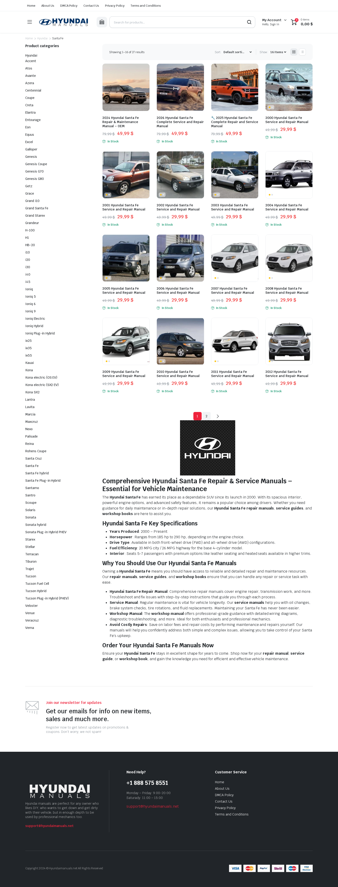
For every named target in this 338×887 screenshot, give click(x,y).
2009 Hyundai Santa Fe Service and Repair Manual (123, 374)
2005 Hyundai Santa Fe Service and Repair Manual (123, 290)
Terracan (32, 554)
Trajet (29, 569)
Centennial (33, 90)
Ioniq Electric (35, 319)
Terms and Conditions (146, 6)
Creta (29, 105)
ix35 (28, 348)
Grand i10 (32, 201)
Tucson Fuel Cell (37, 584)
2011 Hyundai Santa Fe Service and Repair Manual (232, 374)
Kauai (29, 363)
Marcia (30, 414)
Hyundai (42, 38)
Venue (30, 613)
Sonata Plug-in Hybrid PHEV (45, 532)
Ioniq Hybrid (34, 326)
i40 (27, 274)
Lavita (29, 407)
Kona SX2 (32, 392)
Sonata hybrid (35, 525)
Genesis (31, 157)
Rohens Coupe (35, 451)
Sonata (30, 517)
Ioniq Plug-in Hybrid (40, 333)
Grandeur (32, 223)
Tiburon (31, 561)
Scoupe (31, 503)
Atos (28, 68)
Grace (29, 193)
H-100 (30, 230)
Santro (30, 495)
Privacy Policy (115, 6)
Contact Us (91, 6)
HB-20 (30, 245)
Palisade (31, 436)
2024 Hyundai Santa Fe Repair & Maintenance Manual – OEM (120, 122)
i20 (27, 260)
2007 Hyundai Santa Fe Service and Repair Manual (232, 290)
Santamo (32, 488)
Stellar (30, 547)
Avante (30, 76)
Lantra (30, 399)
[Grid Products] (293, 52)
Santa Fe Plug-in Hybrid (42, 480)
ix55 (28, 355)
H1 (27, 238)
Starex (30, 539)
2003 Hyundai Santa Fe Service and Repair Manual (232, 207)
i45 (27, 282)
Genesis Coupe (36, 164)
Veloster (31, 606)
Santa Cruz (33, 458)
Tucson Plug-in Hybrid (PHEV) (47, 598)
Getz (28, 186)
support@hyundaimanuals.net (49, 826)
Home (31, 6)
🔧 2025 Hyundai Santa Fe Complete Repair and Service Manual (234, 122)
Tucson (30, 576)
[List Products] (302, 52)
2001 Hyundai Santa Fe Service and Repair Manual (123, 207)
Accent (30, 61)
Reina (29, 444)
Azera (29, 83)
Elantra (30, 112)
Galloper (31, 149)
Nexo (29, 429)
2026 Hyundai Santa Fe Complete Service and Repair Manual (180, 122)
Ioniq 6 (30, 304)
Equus (29, 134)
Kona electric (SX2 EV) (42, 385)
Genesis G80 (34, 179)
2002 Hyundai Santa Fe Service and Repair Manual (178, 207)
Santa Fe (32, 466)
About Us (47, 6)
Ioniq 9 (30, 311)
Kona (29, 370)
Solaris (30, 510)
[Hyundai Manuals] (64, 22)
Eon (28, 127)
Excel (29, 142)
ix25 (28, 341)
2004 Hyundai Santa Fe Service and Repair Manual (286, 207)
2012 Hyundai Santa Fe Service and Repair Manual (286, 374)
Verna (29, 628)
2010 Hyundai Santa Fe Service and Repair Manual (178, 374)
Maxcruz (31, 422)
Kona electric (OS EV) (41, 377)
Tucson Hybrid (35, 591)
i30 (27, 267)
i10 (27, 252)
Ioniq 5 (30, 296)
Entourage (33, 120)
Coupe (29, 98)
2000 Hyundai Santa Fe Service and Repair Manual (286, 120)
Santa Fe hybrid (37, 473)
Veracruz (32, 620)
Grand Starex (35, 215)
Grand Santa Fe (36, 208)
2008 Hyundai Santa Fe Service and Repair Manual (286, 290)
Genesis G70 (34, 171)
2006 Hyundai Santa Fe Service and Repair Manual (178, 290)
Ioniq (29, 289)
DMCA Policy (69, 6)
